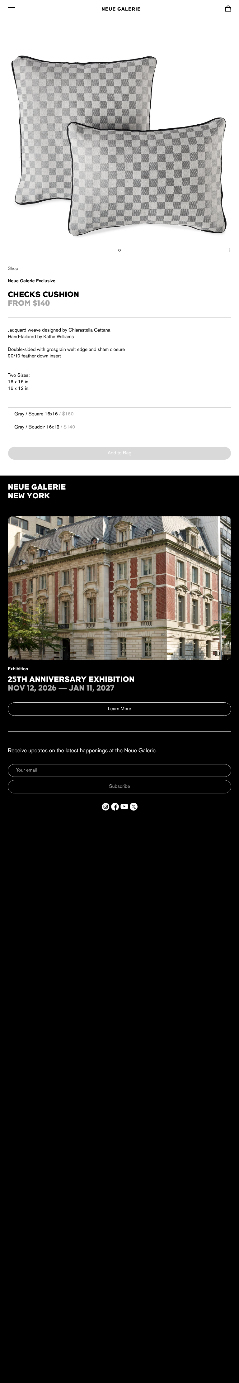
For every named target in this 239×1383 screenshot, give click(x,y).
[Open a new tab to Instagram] (106, 807)
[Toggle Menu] (11, 8)
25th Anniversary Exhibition (71, 680)
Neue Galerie (121, 9)
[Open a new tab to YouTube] (124, 807)
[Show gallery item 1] (119, 250)
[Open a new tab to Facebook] (115, 807)
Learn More (119, 708)
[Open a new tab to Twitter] (134, 807)
